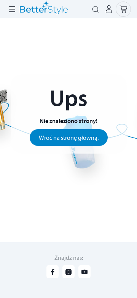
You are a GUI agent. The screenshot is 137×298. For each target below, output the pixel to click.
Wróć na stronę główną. (69, 137)
